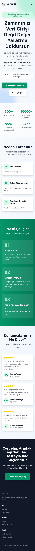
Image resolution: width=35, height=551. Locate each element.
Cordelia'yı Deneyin (13, 85)
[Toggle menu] (31, 4)
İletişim (4, 522)
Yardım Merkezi (7, 525)
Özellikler (5, 509)
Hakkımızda (5, 512)
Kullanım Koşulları (8, 537)
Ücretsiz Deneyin (16, 477)
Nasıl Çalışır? (17, 93)
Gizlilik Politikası (7, 534)
